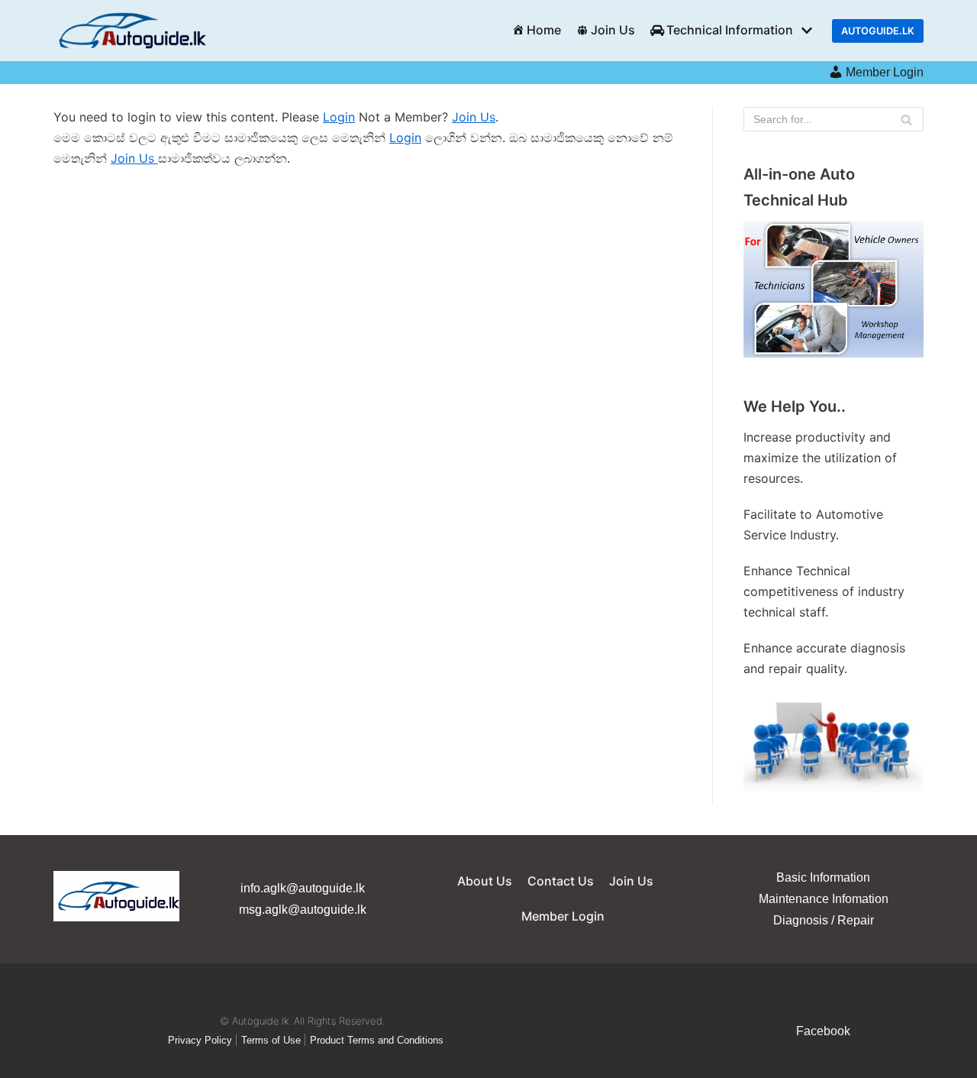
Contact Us (560, 881)
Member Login (885, 72)
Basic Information (823, 877)
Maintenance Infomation (823, 898)
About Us (484, 881)
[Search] (906, 119)
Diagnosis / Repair (823, 920)
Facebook (823, 1031)
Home (544, 29)
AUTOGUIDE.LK (877, 31)
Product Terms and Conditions (376, 1040)
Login (339, 117)
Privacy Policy (200, 1040)
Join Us (613, 29)
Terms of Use (271, 1040)
